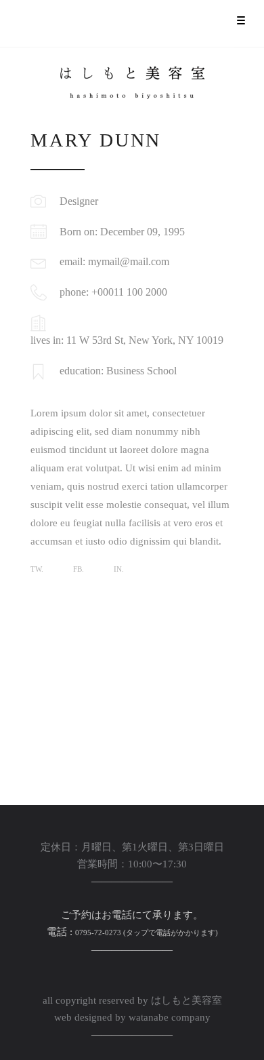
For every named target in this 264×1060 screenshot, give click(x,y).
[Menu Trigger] (241, 20)
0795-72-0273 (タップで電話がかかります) (146, 932)
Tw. (36, 569)
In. (119, 569)
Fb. (78, 569)
